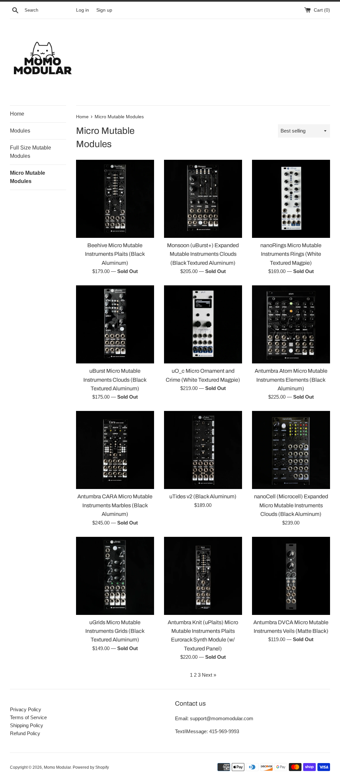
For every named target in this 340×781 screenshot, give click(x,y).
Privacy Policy (25, 709)
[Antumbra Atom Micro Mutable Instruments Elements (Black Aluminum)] (291, 324)
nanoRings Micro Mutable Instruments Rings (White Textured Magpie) (290, 254)
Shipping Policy (26, 725)
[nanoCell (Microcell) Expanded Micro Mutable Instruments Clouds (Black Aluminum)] (291, 450)
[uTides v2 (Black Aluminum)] (203, 450)
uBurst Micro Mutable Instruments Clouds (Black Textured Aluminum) (114, 379)
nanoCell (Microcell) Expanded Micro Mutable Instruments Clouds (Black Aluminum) (291, 505)
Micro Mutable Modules (27, 177)
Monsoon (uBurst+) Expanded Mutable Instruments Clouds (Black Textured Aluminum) (203, 254)
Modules (20, 131)
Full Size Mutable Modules (30, 152)
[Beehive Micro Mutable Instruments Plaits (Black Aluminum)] (115, 199)
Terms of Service (28, 717)
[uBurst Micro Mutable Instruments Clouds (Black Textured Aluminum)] (115, 324)
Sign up (104, 10)
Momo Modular (57, 767)
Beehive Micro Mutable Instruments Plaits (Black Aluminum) (115, 254)
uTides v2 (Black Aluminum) (202, 496)
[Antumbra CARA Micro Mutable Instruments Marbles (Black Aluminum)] (115, 450)
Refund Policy (25, 733)
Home (17, 114)
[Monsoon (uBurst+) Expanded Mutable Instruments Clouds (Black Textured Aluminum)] (203, 199)
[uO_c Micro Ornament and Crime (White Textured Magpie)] (203, 324)
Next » (209, 675)
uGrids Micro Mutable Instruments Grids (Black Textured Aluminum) (114, 631)
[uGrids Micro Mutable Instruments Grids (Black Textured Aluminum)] (115, 576)
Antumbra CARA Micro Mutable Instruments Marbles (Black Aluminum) (114, 505)
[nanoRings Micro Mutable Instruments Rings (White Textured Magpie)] (291, 199)
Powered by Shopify (91, 767)
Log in (82, 10)
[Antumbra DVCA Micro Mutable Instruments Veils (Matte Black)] (291, 576)
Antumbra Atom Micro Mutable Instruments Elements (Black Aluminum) (291, 379)
